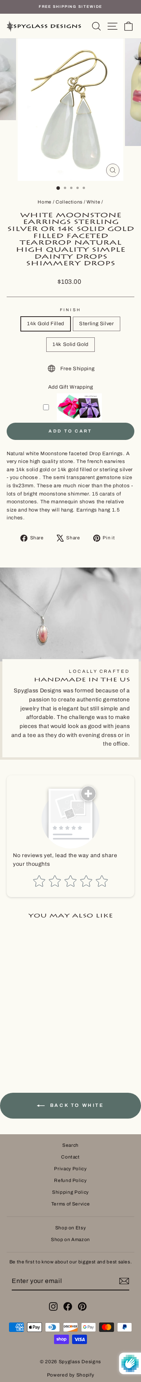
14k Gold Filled (45, 323)
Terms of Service (70, 1204)
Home (45, 202)
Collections (69, 202)
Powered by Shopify (70, 1375)
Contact (70, 1157)
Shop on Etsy (70, 1227)
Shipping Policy (70, 1192)
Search (70, 1145)
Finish (70, 310)
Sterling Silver (96, 323)
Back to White (76, 1105)
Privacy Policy (70, 1168)
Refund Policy (70, 1180)
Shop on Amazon (70, 1239)
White (93, 202)
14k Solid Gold (70, 344)
